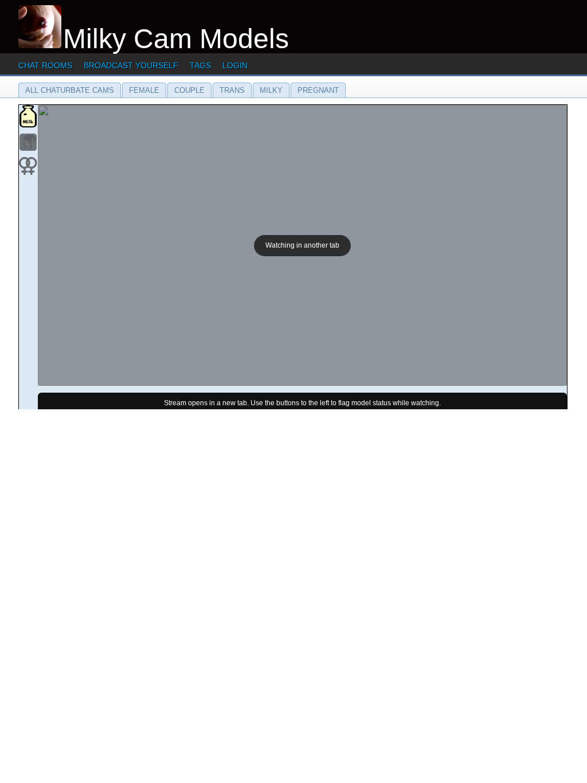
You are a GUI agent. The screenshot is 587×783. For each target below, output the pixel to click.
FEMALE (144, 90)
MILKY (271, 90)
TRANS (232, 90)
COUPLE (189, 90)
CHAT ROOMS (45, 65)
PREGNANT (318, 90)
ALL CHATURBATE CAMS (69, 90)
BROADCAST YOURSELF (131, 65)
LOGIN (235, 65)
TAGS (200, 65)
